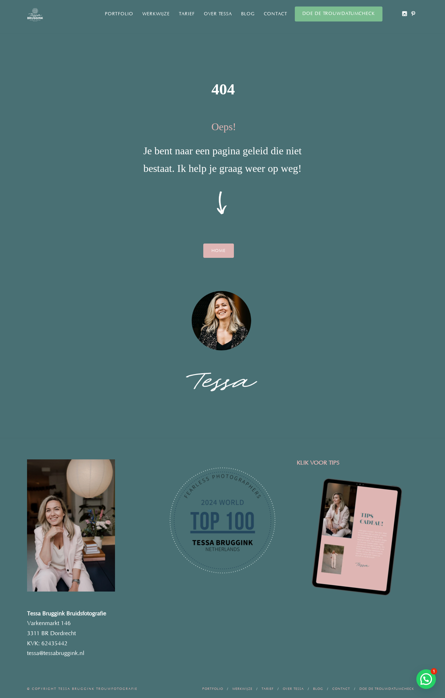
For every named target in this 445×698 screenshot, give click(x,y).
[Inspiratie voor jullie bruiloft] (413, 13)
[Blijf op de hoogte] (404, 13)
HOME (218, 250)
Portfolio (119, 14)
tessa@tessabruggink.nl (55, 653)
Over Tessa (218, 14)
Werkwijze (156, 14)
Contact (275, 14)
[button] (426, 679)
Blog (248, 14)
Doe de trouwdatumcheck (338, 13)
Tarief (187, 14)
